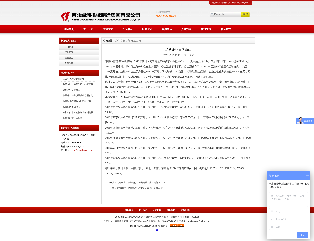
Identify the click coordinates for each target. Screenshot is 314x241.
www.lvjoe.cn (136, 217)
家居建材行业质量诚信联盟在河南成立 (135, 188)
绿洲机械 (156, 226)
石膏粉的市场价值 (71, 107)
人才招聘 (186, 29)
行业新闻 (69, 52)
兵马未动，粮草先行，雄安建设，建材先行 (137, 182)
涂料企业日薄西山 (71, 90)
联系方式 (226, 29)
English (244, 2)
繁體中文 (236, 2)
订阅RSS (185, 210)
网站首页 (69, 29)
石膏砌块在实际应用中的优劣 (77, 101)
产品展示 (127, 29)
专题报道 (69, 63)
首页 (116, 40)
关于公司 (88, 29)
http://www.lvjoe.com (82, 150)
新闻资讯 (147, 29)
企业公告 (69, 57)
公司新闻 (69, 47)
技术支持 (206, 29)
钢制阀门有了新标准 (72, 118)
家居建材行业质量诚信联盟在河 (78, 95)
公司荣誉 (108, 29)
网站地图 (171, 210)
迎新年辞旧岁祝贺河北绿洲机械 (78, 112)
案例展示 (167, 29)
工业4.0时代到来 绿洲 (73, 78)
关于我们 (143, 210)
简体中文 (226, 2)
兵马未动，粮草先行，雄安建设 (78, 84)
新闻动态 (125, 40)
